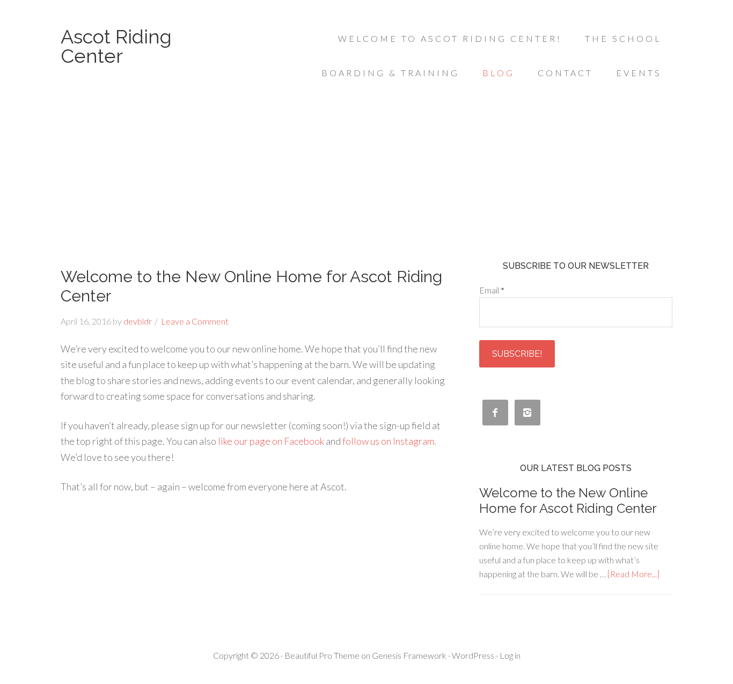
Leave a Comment (195, 321)
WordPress (473, 655)
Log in (510, 655)
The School (623, 38)
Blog (498, 73)
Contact (565, 73)
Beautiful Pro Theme (322, 655)
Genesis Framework (409, 655)
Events (639, 73)
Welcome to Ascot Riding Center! (450, 38)
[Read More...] (633, 574)
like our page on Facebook (271, 441)
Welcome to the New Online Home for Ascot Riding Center (568, 500)
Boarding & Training (390, 73)
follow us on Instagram (388, 441)
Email (491, 290)
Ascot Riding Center (116, 46)
